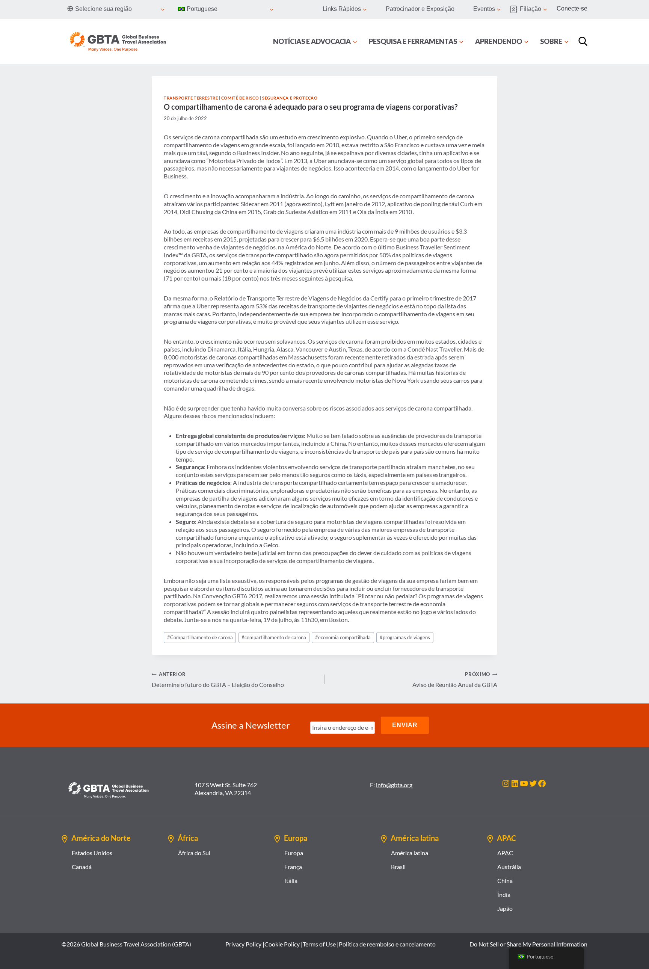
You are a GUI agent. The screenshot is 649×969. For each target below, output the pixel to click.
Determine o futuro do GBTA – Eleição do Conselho (218, 679)
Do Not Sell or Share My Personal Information (528, 944)
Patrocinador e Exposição (420, 9)
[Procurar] (582, 41)
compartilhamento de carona (273, 637)
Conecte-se (572, 8)
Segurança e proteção (289, 97)
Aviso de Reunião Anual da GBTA (454, 679)
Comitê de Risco (240, 97)
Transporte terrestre (191, 97)
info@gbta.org (394, 784)
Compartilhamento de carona (200, 637)
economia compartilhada (343, 637)
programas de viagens (405, 637)
